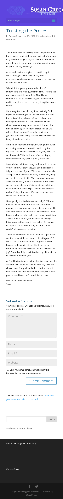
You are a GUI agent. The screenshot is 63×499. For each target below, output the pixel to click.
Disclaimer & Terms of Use (19, 428)
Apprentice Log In (14, 443)
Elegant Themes (31, 491)
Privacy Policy (29, 443)
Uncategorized (44, 36)
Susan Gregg (15, 36)
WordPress (31, 495)
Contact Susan (13, 469)
